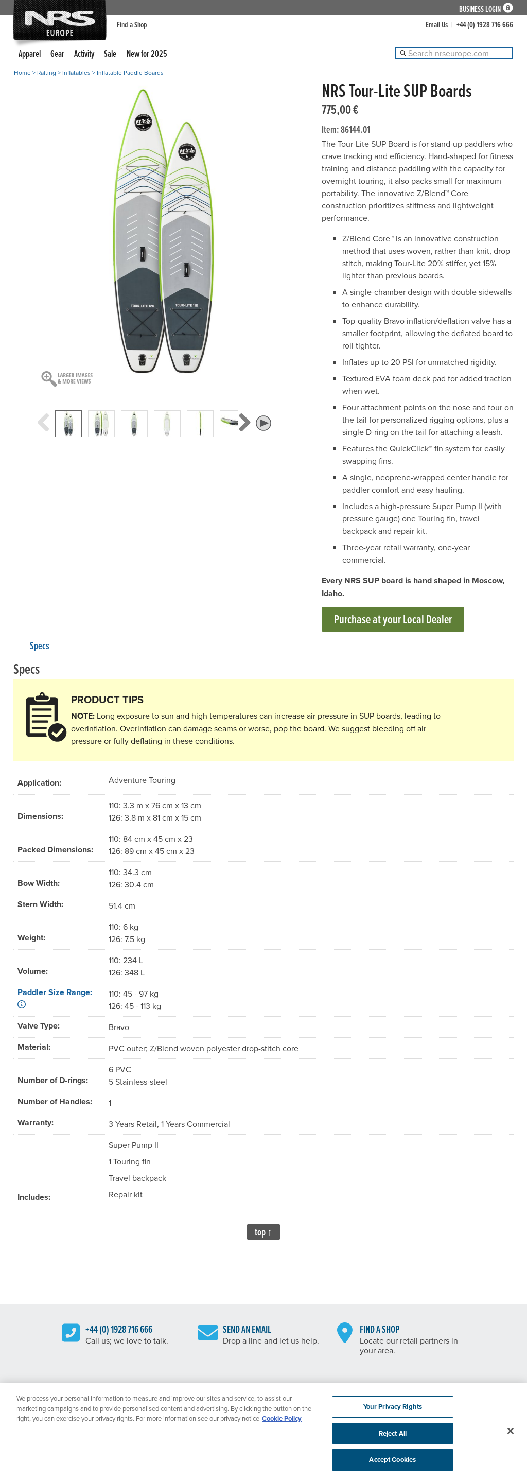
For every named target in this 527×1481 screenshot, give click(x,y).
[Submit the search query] (403, 53)
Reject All (393, 1433)
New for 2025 (147, 53)
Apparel (30, 53)
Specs (39, 645)
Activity (84, 53)
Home (22, 72)
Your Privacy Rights (392, 1407)
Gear (57, 53)
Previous (43, 432)
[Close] (510, 1431)
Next (244, 432)
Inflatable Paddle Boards (130, 72)
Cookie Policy (282, 1418)
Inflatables (76, 72)
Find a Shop (132, 24)
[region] (263, 1432)
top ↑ (263, 1232)
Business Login (480, 8)
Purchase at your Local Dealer (393, 619)
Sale (110, 53)
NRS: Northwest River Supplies (60, 20)
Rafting (46, 72)
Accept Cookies (392, 1460)
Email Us (437, 24)
